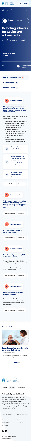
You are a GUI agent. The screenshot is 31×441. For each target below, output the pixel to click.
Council (5, 387)
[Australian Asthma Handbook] (3, 10)
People (4, 420)
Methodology (20, 417)
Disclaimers (5, 417)
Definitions (20, 420)
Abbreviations (5, 422)
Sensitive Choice (21, 387)
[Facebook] (3, 431)
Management (8, 10)
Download (12, 40)
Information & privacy (22, 414)
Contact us (20, 422)
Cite (3, 44)
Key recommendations (12, 77)
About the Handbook (7, 414)
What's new (5, 425)
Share (3, 40)
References (21, 184)
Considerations (9, 82)
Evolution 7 (8, 438)
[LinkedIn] (6, 431)
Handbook (12, 387)
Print (21, 40)
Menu (26, 3)
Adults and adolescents (17, 10)
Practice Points (9, 87)
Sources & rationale (10, 184)
